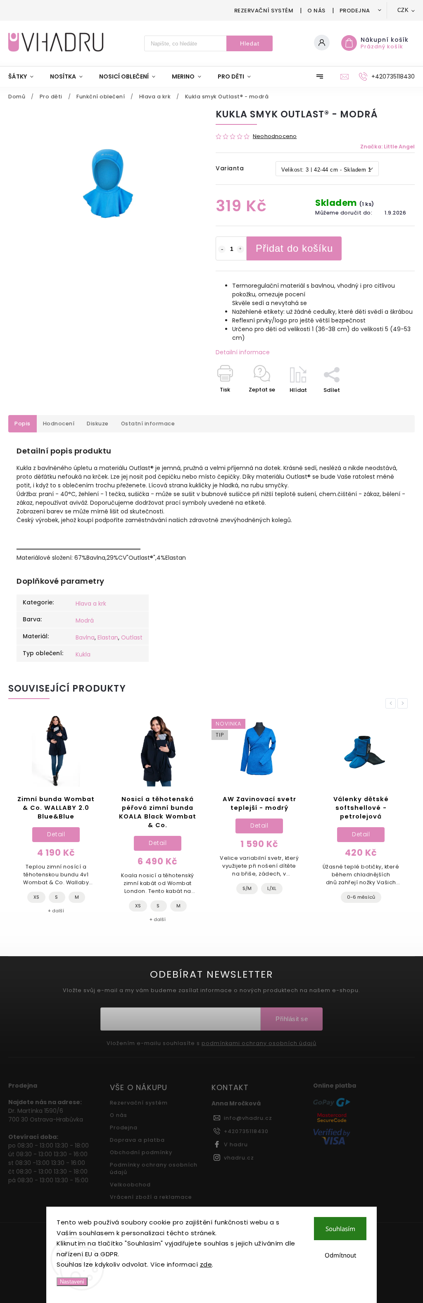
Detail (56, 834)
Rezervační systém (264, 10)
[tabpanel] (56, 819)
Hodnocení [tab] (59, 423)
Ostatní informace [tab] (148, 423)
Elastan (107, 637)
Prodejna (355, 10)
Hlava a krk (91, 603)
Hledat (249, 43)
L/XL (271, 888)
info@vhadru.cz (248, 1118)
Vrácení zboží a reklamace (151, 1196)
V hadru (236, 1144)
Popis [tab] (22, 423)
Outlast (132, 637)
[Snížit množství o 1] (222, 249)
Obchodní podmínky (141, 1152)
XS (36, 897)
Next (404, 703)
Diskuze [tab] (98, 423)
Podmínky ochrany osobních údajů (153, 1168)
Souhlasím (340, 1228)
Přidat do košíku (294, 248)
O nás (316, 10)
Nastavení (72, 1282)
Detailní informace (243, 352)
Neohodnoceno (275, 136)
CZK (403, 10)
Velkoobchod (130, 1184)
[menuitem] (25, 76)
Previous (392, 703)
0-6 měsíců (361, 897)
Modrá (85, 620)
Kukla (83, 654)
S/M (247, 888)
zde (206, 1264)
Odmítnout (340, 1255)
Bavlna (85, 637)
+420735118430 (246, 1131)
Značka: (387, 146)
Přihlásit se (292, 1018)
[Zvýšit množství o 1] (240, 249)
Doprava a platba (137, 1139)
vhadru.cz (239, 1157)
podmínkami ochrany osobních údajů (259, 1043)
